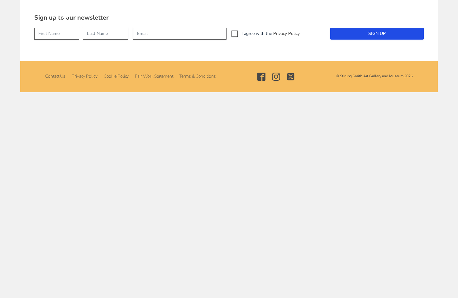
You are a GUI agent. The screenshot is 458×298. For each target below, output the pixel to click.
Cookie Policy (116, 76)
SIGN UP (377, 33)
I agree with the (270, 33)
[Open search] (355, 13)
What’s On (149, 12)
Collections (185, 12)
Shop (280, 12)
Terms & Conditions (197, 76)
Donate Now (331, 12)
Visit (121, 12)
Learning (218, 12)
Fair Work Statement (154, 76)
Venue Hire (251, 12)
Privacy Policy (286, 33)
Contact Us (55, 76)
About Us (95, 12)
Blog (301, 12)
